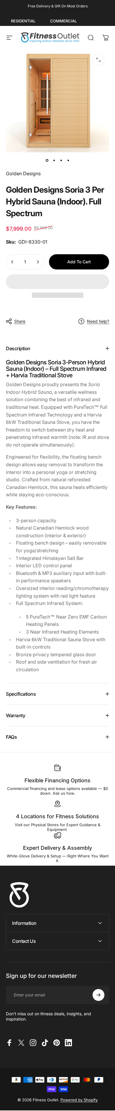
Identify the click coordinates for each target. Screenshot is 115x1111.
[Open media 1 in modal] (98, 60)
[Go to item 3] (61, 160)
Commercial (63, 21)
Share (19, 321)
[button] (57, 281)
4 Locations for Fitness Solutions (57, 816)
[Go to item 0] (46, 160)
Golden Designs (23, 173)
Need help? (98, 321)
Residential (23, 21)
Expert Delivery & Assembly (57, 848)
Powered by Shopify (79, 1099)
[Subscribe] (98, 995)
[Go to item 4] (68, 160)
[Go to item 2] (54, 160)
